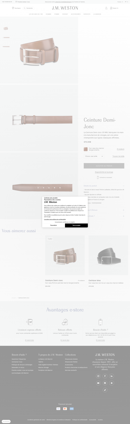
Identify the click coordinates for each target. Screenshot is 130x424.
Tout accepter (76, 225)
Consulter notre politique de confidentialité (55, 219)
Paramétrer (53, 225)
